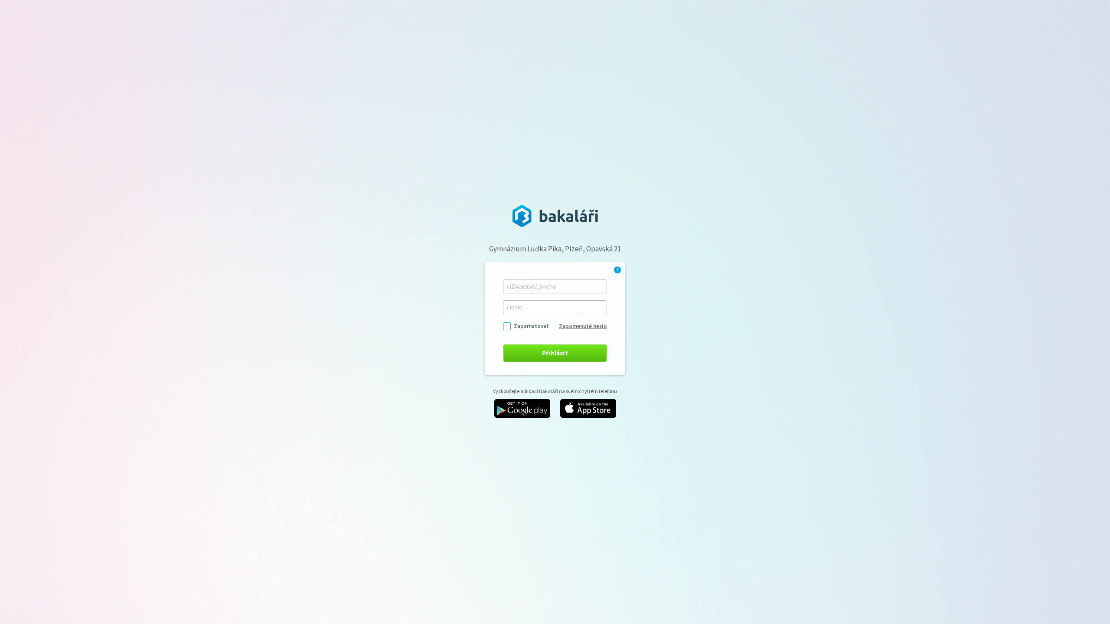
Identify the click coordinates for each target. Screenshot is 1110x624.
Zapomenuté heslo (583, 326)
